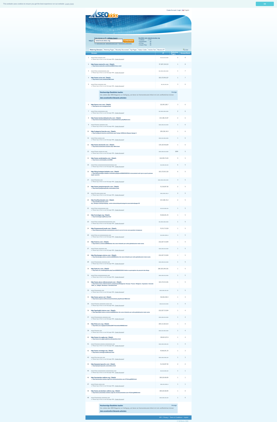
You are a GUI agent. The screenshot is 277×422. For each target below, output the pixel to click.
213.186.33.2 (164, 200)
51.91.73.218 (164, 228)
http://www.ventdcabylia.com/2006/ (103, 160)
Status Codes (142, 50)
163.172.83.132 (163, 171)
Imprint (186, 417)
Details (112, 64)
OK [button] (265, 4)
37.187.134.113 (163, 64)
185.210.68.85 (163, 377)
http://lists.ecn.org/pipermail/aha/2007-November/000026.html (110, 325)
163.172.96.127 (163, 77)
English (186, 10)
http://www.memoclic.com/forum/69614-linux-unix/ (107, 66)
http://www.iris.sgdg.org (99, 337)
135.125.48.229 (163, 145)
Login (179, 10)
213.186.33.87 (163, 118)
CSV (186, 50)
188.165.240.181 (163, 268)
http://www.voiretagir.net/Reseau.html (103, 352)
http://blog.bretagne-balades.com (102, 171)
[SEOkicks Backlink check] (105, 13)
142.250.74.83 (163, 158)
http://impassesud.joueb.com (101, 228)
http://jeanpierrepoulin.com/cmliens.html (104, 365)
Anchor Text (152, 50)
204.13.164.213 (163, 324)
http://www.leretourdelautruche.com (103, 118)
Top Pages (133, 50)
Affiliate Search (112, 38)
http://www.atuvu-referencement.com (103, 282)
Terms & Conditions (176, 417)
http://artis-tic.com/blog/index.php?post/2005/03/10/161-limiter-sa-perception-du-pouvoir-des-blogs (121, 270)
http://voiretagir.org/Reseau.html (102, 216)
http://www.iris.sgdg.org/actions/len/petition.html (107, 339)
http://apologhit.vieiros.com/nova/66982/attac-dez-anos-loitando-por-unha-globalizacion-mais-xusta (121, 312)
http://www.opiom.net (98, 297)
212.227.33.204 (163, 242)
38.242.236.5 (164, 297)
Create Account (171, 10)
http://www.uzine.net (98, 77)
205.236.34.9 (164, 131)
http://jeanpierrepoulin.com (100, 364)
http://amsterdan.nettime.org (100, 377)
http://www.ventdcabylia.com (100, 158)
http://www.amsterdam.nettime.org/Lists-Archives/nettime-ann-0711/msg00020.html (116, 392)
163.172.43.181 (163, 282)
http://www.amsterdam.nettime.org (102, 391)
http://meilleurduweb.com (99, 200)
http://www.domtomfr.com (99, 145)
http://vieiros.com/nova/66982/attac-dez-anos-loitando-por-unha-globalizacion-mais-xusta (118, 243)
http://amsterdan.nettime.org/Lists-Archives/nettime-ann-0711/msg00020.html (115, 379)
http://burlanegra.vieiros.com (100, 255)
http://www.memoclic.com (100, 64)
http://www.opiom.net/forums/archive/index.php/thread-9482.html (111, 298)
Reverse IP (160, 50)
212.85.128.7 (164, 104)
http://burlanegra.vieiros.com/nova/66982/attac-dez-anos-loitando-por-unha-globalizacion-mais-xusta (121, 257)
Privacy (165, 417)
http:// (91, 41)
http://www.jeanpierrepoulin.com (102, 186)
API (160, 417)
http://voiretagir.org (97, 215)
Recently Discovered (122, 50)
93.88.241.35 (164, 215)
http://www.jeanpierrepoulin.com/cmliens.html (106, 188)
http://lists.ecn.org (97, 324)
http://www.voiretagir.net (99, 351)
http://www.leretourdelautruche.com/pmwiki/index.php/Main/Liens (111, 119)
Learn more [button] (69, 4)
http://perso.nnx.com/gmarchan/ (102, 106)
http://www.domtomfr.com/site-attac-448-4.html (106, 146)
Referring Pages (109, 50)
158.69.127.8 (164, 337)
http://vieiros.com (97, 242)
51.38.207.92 (164, 186)
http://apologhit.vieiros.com (100, 310)
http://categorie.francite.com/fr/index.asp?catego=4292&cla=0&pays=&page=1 (115, 133)
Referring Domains (96, 50)
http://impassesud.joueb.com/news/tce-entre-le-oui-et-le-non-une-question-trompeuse (117, 230)
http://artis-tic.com (97, 268)
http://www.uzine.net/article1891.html (103, 79)
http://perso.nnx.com (98, 104)
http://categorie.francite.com (100, 131)
